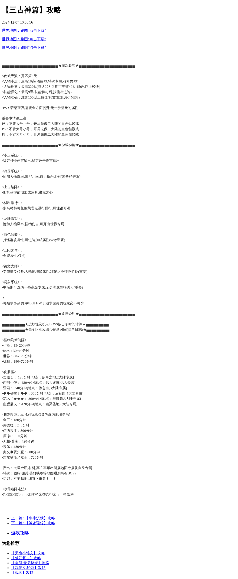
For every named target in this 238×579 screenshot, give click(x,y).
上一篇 (33, 518)
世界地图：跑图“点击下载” (24, 30)
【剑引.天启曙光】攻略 (30, 563)
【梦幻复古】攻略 (26, 558)
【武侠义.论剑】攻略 (28, 568)
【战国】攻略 (22, 573)
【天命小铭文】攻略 (28, 553)
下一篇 (33, 523)
